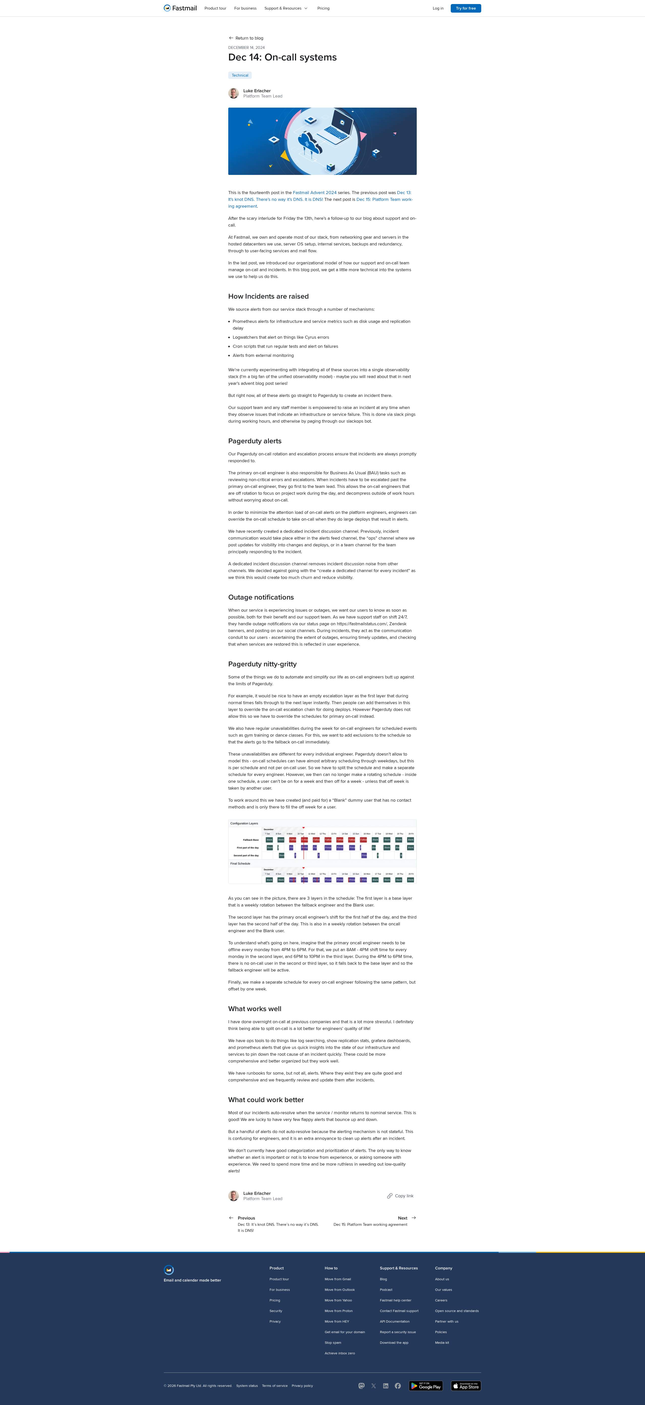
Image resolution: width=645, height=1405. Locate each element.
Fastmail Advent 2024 (315, 192)
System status (247, 1386)
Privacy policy (302, 1386)
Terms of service (275, 1386)
